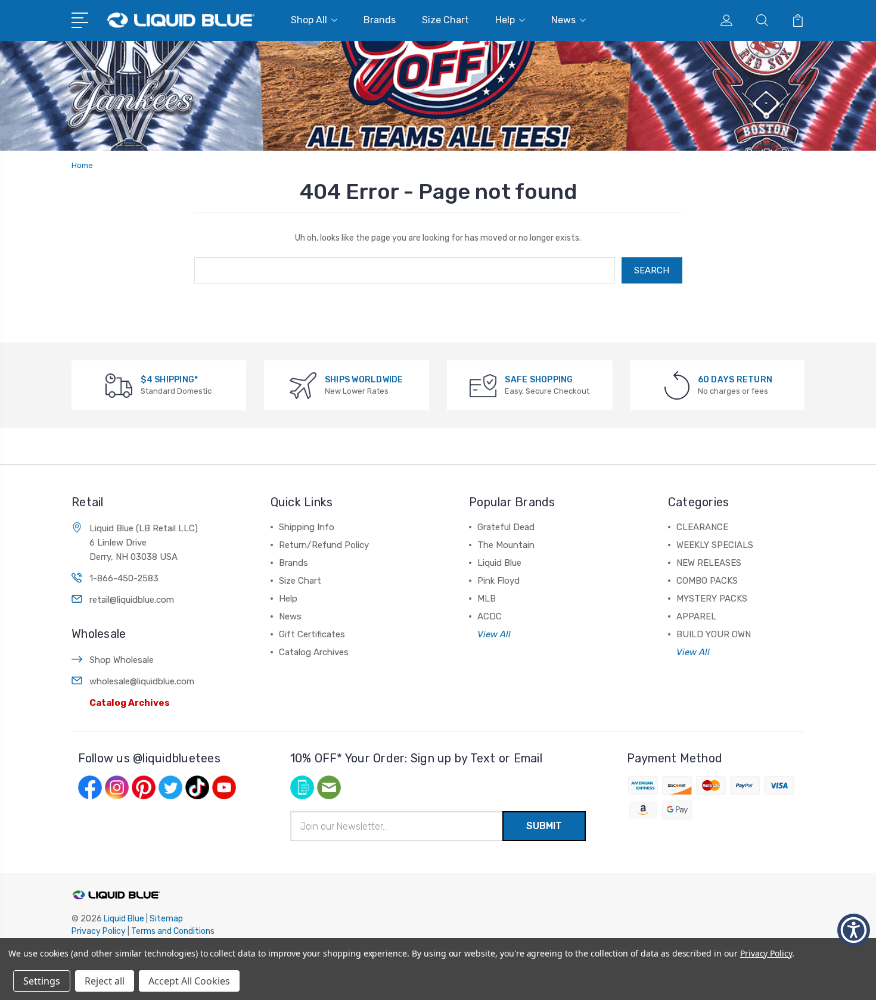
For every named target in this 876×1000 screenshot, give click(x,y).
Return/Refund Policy (324, 545)
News (563, 20)
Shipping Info (306, 527)
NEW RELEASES (708, 562)
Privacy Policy (99, 931)
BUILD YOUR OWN (713, 634)
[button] (82, 19)
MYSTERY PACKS (711, 598)
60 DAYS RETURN (735, 380)
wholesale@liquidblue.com (141, 681)
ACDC (489, 616)
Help (505, 20)
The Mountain (506, 545)
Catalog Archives (129, 702)
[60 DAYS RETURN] (676, 385)
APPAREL (696, 616)
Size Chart (445, 20)
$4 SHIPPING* (169, 380)
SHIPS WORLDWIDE (364, 380)
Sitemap (166, 919)
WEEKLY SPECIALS (714, 545)
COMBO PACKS (707, 580)
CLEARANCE (702, 527)
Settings (41, 980)
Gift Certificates (312, 634)
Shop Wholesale (121, 660)
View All (494, 634)
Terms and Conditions (173, 931)
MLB (486, 598)
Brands (380, 20)
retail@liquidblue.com (131, 599)
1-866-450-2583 (124, 578)
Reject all (105, 980)
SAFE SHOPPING (539, 380)
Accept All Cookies (189, 980)
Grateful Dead (506, 527)
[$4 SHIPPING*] (118, 385)
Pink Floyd (498, 580)
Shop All (309, 20)
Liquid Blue (499, 562)
